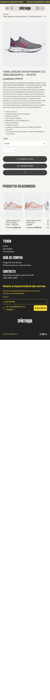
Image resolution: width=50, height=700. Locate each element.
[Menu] (7, 8)
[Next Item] (44, 44)
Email (6, 297)
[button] (42, 8)
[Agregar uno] (15, 150)
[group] (25, 213)
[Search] (11, 8)
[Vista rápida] (13, 205)
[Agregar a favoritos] (25, 172)
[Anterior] (5, 205)
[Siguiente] (45, 205)
